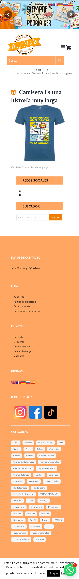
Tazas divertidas (22, 346)
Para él (33, 520)
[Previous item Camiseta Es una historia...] (25, 133)
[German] (23, 381)
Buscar (55, 218)
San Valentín (19, 526)
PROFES (58, 520)
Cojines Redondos (21, 475)
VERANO (40, 539)
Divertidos (33, 481)
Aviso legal (19, 296)
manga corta (18, 507)
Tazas (49, 526)
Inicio (38, 69)
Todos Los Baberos (21, 539)
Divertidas (53, 475)
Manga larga (53, 507)
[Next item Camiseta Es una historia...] (54, 133)
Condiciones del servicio (27, 311)
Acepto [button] (54, 573)
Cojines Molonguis (23, 351)
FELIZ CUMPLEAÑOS (49, 494)
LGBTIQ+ (43, 500)
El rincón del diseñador (23, 494)
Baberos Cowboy (45, 442)
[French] (18, 381)
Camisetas (54, 449)
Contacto (18, 336)
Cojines (29, 455)
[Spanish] (33, 381)
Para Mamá (18, 520)
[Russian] (28, 381)
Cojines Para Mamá (46, 468)
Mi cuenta (19, 341)
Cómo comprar (22, 306)
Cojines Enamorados (50, 462)
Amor (15, 442)
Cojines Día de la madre (23, 462)
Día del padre (39, 488)
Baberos (28, 442)
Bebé (61, 442)
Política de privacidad (25, 301)
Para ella (17, 513)
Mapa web (19, 355)
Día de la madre (52, 481)
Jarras (30, 500)
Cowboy (39, 475)
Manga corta (36, 507)
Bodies (16, 449)
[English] (13, 381)
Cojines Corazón (47, 455)
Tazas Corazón (19, 533)
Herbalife (17, 500)
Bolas (28, 449)
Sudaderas (35, 526)
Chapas (16, 455)
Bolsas (40, 449)
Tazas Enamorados (40, 533)
